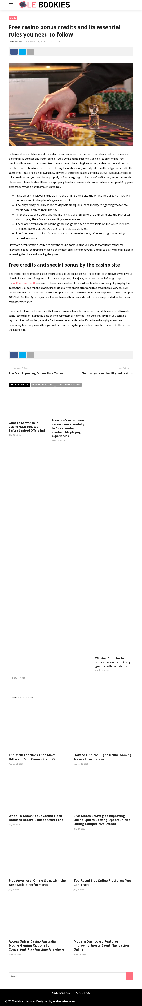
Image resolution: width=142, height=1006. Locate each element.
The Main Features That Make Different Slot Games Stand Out (33, 757)
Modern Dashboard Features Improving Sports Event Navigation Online (101, 945)
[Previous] (11, 962)
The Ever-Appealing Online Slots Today (36, 373)
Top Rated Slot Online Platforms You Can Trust (102, 882)
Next (22, 678)
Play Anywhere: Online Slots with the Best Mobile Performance (37, 882)
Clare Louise (15, 41)
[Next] (17, 962)
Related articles (19, 384)
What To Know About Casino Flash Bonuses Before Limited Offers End (27, 427)
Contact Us (61, 993)
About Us (83, 993)
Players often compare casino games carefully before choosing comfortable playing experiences (68, 428)
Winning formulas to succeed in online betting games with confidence (112, 662)
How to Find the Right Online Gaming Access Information (103, 757)
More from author (42, 384)
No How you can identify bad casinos (107, 373)
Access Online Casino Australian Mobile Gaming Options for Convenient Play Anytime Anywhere (36, 945)
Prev (14, 678)
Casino (13, 18)
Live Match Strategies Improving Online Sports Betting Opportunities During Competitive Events (102, 820)
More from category (68, 384)
